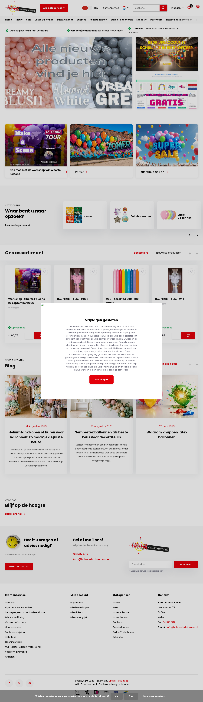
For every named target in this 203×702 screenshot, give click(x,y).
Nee (131, 696)
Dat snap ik (101, 379)
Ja (116, 696)
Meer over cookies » (154, 696)
